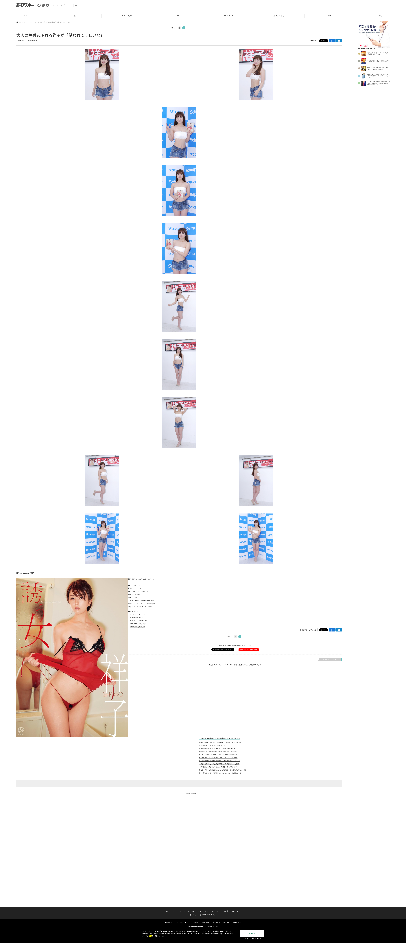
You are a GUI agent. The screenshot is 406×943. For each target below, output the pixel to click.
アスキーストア (76, 16)
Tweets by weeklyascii (191, 793)
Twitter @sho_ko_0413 (139, 623)
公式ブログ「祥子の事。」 (139, 620)
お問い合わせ (205, 923)
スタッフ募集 (225, 923)
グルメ (206, 911)
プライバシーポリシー (183, 923)
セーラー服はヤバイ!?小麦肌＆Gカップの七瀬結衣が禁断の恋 (218, 754)
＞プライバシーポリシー (252, 938)
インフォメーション (127, 16)
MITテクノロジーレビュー (209, 915)
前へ (173, 28)
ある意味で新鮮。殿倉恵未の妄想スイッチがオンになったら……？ (219, 761)
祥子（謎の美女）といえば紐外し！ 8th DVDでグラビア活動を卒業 (220, 773)
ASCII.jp (194, 915)
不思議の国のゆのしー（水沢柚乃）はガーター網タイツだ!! (217, 748)
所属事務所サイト (136, 617)
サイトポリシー (169, 923)
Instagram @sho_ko (137, 626)
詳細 (150, 936)
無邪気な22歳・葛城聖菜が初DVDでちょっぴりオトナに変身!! (218, 751)
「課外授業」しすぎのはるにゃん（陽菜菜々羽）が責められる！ (219, 767)
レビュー (228, 16)
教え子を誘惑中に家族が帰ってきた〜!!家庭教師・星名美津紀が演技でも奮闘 (222, 770)
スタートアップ (216, 911)
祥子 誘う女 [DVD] (135, 579)
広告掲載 (215, 923)
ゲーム (381, 16)
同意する (252, 934)
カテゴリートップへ (331, 659)
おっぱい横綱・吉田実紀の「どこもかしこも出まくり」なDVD (218, 757)
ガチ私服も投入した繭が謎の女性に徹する (212, 745)
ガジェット (329, 16)
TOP (177, 16)
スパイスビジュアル (137, 614)
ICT (25, 16)
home (21, 22)
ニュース (279, 16)
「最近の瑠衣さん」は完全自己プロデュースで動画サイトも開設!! (219, 764)
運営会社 (195, 923)
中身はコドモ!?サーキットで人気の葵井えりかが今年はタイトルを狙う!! (221, 742)
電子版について (236, 923)
